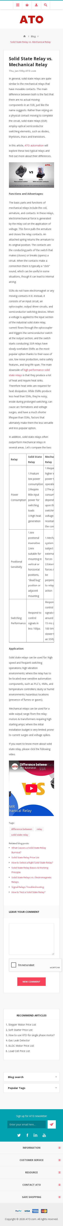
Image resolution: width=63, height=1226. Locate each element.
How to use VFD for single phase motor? (31, 1035)
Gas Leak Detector (19, 1040)
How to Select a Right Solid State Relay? (32, 862)
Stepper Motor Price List (22, 1024)
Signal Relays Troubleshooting (28, 887)
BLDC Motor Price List (21, 1045)
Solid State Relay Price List (25, 857)
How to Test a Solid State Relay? (28, 892)
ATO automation (34, 145)
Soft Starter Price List (20, 1030)
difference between (21, 829)
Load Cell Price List (19, 1051)
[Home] (24, 36)
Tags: (12, 822)
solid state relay (19, 834)
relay (39, 829)
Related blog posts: (19, 843)
